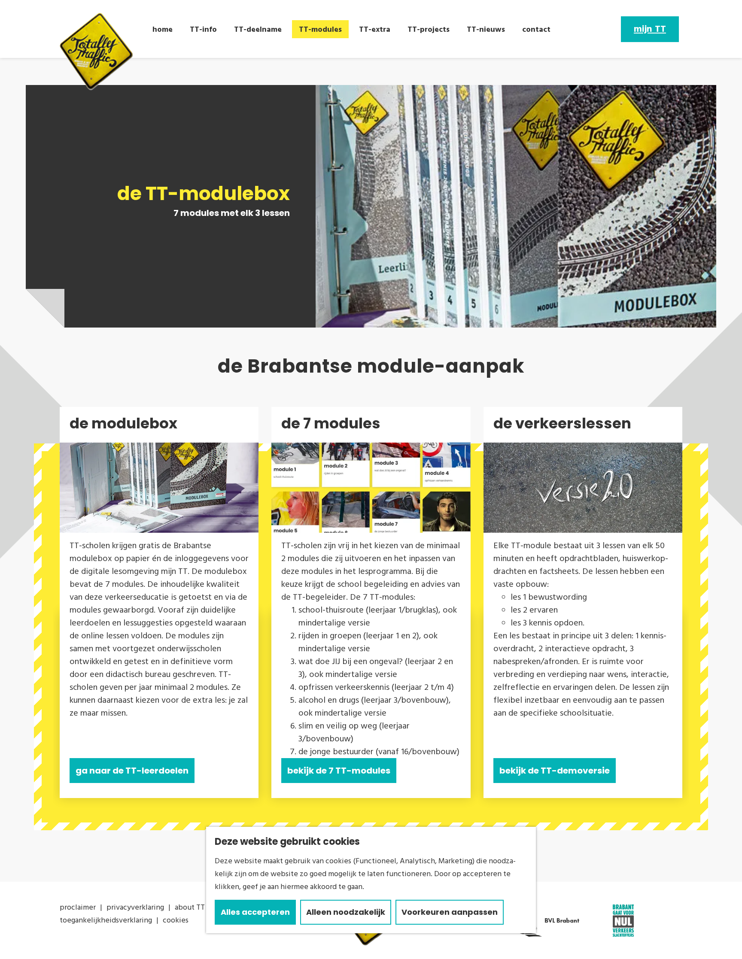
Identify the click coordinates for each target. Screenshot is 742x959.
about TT (190, 907)
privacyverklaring (135, 907)
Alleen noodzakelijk (345, 912)
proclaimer (78, 907)
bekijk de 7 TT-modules (338, 771)
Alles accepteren (255, 912)
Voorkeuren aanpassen (449, 912)
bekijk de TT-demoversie (554, 771)
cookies (176, 920)
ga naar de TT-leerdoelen (132, 771)
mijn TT (650, 29)
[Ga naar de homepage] (96, 51)
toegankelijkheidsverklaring (106, 920)
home (162, 29)
